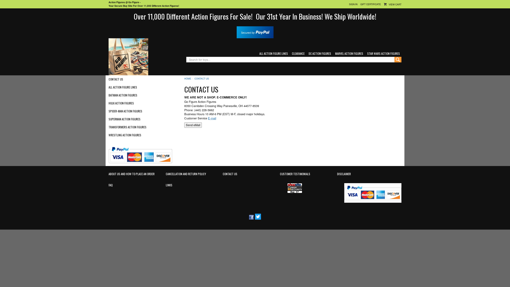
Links (169, 185)
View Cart (395, 4)
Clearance (298, 53)
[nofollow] (143, 153)
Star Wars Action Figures (383, 53)
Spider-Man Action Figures (125, 111)
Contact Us (116, 79)
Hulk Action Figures (121, 103)
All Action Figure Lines (273, 53)
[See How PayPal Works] (255, 32)
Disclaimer (344, 174)
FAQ (111, 185)
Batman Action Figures (123, 95)
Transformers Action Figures (127, 127)
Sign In (353, 4)
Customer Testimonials (295, 174)
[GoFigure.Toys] (128, 56)
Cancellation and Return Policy (186, 174)
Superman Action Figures (124, 119)
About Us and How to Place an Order (132, 174)
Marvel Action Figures (349, 53)
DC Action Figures (320, 53)
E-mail (212, 118)
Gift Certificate (370, 4)
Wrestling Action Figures (125, 135)
